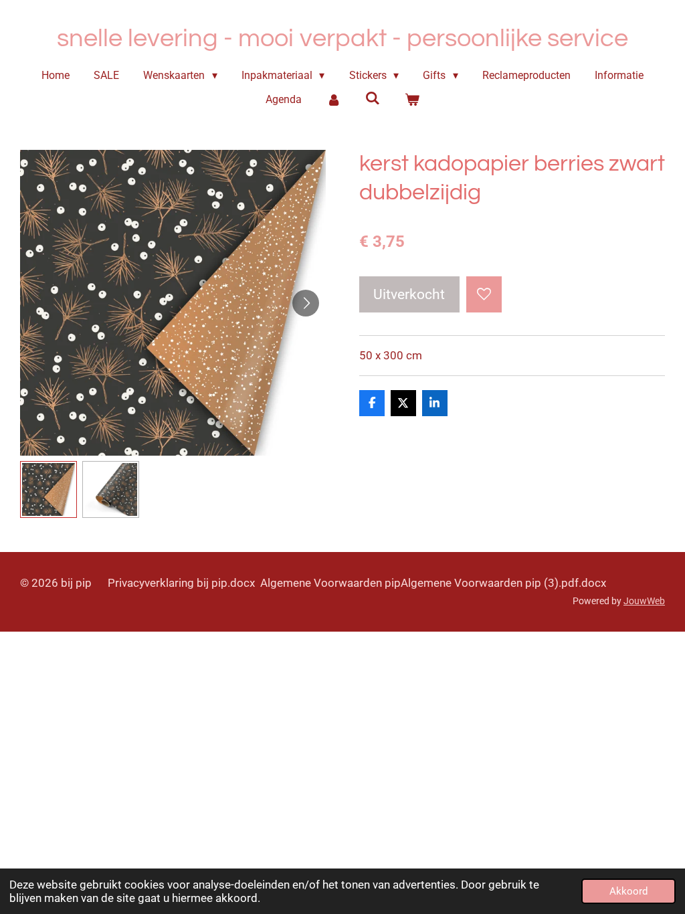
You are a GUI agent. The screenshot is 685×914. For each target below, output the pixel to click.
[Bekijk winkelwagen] (412, 99)
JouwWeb (644, 601)
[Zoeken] (373, 98)
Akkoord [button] (628, 891)
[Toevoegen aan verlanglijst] (484, 294)
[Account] (333, 99)
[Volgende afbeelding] (305, 303)
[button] (48, 489)
